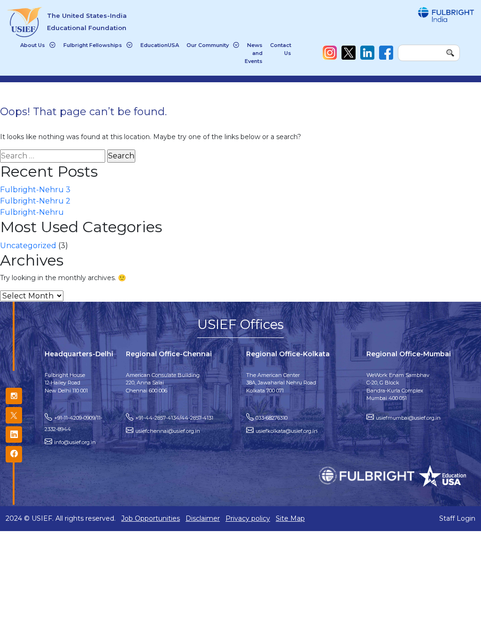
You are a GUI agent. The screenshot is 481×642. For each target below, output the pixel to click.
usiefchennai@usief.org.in (167, 431)
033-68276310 (271, 418)
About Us (32, 45)
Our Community (207, 45)
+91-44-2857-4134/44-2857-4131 (174, 418)
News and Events (254, 53)
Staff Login (457, 518)
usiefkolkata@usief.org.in (287, 431)
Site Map (290, 518)
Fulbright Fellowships (92, 45)
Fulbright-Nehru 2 (35, 200)
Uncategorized (28, 245)
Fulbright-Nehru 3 (35, 189)
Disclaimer (203, 518)
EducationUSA (159, 45)
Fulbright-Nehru (32, 212)
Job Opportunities (150, 518)
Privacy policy (247, 518)
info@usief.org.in (75, 442)
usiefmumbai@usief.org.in (408, 418)
